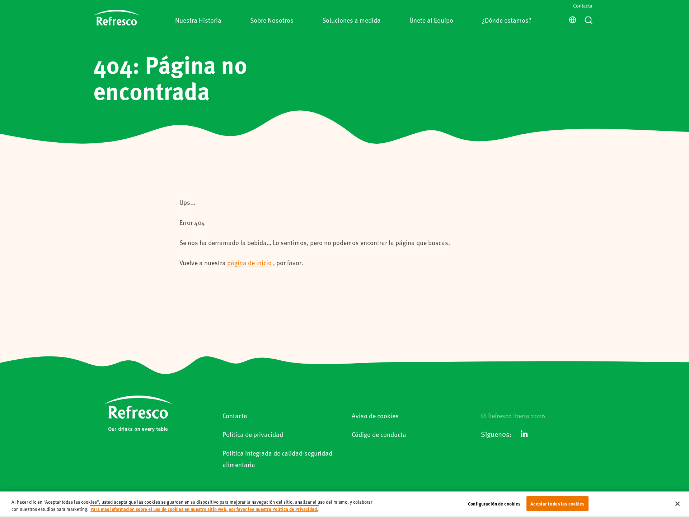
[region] (344, 504)
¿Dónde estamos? (506, 19)
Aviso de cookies (375, 415)
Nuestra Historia (198, 19)
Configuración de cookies (494, 503)
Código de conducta (379, 434)
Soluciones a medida (351, 19)
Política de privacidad (252, 434)
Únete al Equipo (431, 19)
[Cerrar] (677, 504)
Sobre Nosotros (272, 19)
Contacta (582, 5)
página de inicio (249, 262)
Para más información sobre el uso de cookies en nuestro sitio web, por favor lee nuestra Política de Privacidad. (204, 509)
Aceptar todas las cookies (557, 503)
